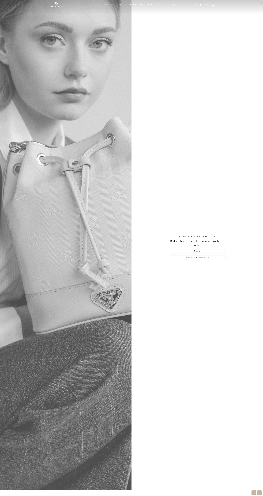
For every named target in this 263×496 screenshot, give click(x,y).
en (206, 5)
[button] (105, 5)
